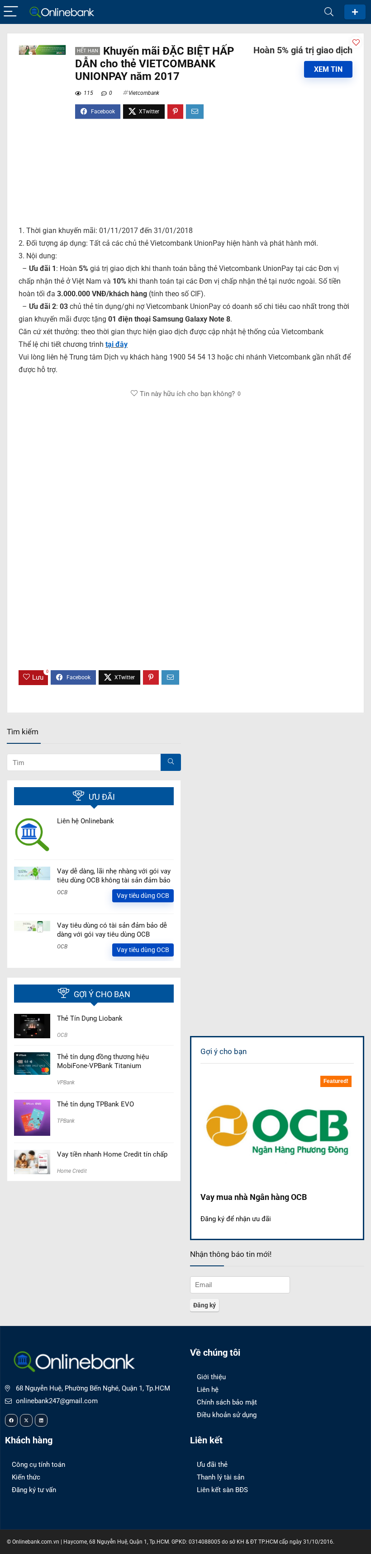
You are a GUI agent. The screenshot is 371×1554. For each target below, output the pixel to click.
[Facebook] (11, 1420)
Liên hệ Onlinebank (85, 821)
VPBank (66, 1082)
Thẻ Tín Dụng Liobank (90, 1018)
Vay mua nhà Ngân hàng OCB (253, 1197)
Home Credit (72, 1171)
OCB (62, 892)
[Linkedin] (41, 1420)
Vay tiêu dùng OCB (143, 895)
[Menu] (11, 12)
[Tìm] (171, 762)
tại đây (116, 344)
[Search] (329, 12)
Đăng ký (355, 12)
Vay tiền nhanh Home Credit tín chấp (112, 1154)
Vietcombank (143, 93)
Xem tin (328, 69)
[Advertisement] (185, 176)
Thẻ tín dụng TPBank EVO (95, 1104)
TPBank (66, 1121)
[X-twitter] (26, 1420)
